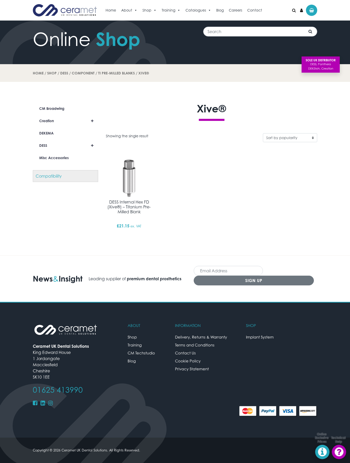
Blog (220, 10)
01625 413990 (58, 389)
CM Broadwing (51, 108)
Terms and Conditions (194, 345)
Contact (254, 10)
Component (83, 73)
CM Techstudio (141, 353)
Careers (235, 10)
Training (168, 10)
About (126, 10)
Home (111, 10)
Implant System (260, 337)
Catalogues (196, 10)
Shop (146, 10)
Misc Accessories (54, 158)
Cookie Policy (188, 361)
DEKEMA (46, 133)
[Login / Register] (301, 10)
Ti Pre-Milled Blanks (116, 73)
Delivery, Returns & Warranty (201, 337)
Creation (66, 121)
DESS (64, 73)
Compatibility (49, 176)
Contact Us (185, 353)
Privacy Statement (192, 368)
